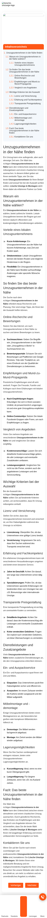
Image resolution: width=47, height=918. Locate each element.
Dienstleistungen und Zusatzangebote (18, 109)
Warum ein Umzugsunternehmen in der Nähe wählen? (25, 58)
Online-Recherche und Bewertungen (24, 77)
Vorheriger (16, 885)
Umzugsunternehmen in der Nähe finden (24, 53)
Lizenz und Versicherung (25, 96)
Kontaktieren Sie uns (23, 137)
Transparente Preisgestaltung (27, 103)
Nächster (31, 885)
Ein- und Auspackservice (25, 114)
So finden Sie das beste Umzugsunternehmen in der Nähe (24, 70)
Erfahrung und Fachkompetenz (28, 100)
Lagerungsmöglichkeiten (25, 124)
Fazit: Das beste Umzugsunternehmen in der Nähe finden (24, 130)
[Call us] (42, 897)
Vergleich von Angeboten (25, 88)
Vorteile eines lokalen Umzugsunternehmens (24, 64)
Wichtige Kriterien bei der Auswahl (24, 92)
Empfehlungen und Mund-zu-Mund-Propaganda (27, 83)
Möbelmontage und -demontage (23, 119)
